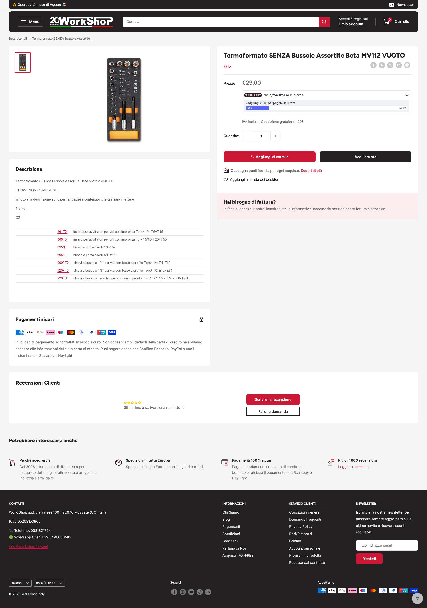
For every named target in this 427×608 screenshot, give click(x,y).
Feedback (230, 541)
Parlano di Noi (234, 548)
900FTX (63, 263)
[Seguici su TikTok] (200, 592)
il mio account (351, 24)
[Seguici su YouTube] (191, 592)
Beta (227, 66)
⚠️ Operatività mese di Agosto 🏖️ (39, 4)
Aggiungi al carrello (272, 157)
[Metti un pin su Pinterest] (382, 65)
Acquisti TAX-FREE (238, 555)
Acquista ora (365, 157)
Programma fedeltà (305, 555)
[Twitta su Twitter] (390, 65)
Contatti (295, 541)
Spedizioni (231, 534)
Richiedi (369, 558)
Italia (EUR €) (45, 583)
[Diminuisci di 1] (247, 136)
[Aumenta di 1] (275, 136)
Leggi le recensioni (353, 466)
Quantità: (231, 136)
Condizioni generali (305, 512)
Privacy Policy (301, 526)
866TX (62, 239)
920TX (62, 278)
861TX (62, 231)
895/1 (61, 247)
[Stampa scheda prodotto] (407, 65)
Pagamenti (231, 526)
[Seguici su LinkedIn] (208, 592)
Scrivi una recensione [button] (273, 399)
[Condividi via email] (399, 65)
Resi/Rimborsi (300, 534)
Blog (226, 519)
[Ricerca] (324, 22)
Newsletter (405, 4)
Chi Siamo (230, 512)
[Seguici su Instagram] (183, 592)
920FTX (63, 270)
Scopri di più (311, 170)
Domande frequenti (305, 519)
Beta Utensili (18, 38)
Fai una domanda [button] (273, 411)
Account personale (304, 548)
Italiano (16, 583)
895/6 (61, 255)
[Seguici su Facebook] (174, 592)
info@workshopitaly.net (28, 546)
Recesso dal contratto (307, 562)
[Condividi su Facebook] (373, 65)
